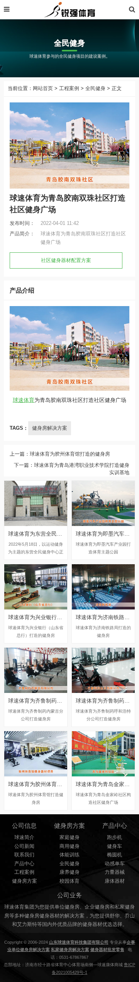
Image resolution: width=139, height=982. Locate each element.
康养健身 (69, 872)
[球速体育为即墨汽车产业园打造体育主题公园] (103, 503)
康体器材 (115, 881)
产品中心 (24, 863)
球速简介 (24, 837)
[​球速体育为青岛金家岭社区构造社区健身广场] (103, 753)
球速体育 (23, 400)
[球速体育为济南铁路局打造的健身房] (103, 586)
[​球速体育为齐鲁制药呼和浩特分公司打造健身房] (103, 670)
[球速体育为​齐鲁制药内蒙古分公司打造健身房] (35, 670)
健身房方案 (24, 881)
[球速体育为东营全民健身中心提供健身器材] (35, 503)
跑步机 (114, 837)
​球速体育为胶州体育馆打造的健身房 (70, 454)
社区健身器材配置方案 (66, 260)
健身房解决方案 (49, 428)
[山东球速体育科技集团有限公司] (69, 9)
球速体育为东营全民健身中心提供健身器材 (59, 534)
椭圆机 (114, 855)
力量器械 (115, 872)
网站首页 (43, 88)
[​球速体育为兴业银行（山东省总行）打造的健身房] (35, 586)
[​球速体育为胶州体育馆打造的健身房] (35, 753)
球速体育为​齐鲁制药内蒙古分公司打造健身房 (62, 701)
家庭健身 (69, 837)
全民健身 (95, 88)
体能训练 (69, 855)
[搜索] (132, 9)
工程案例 (69, 88)
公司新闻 (24, 846)
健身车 (114, 846)
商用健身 (69, 846)
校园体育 (69, 881)
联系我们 (24, 855)
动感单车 (115, 863)
